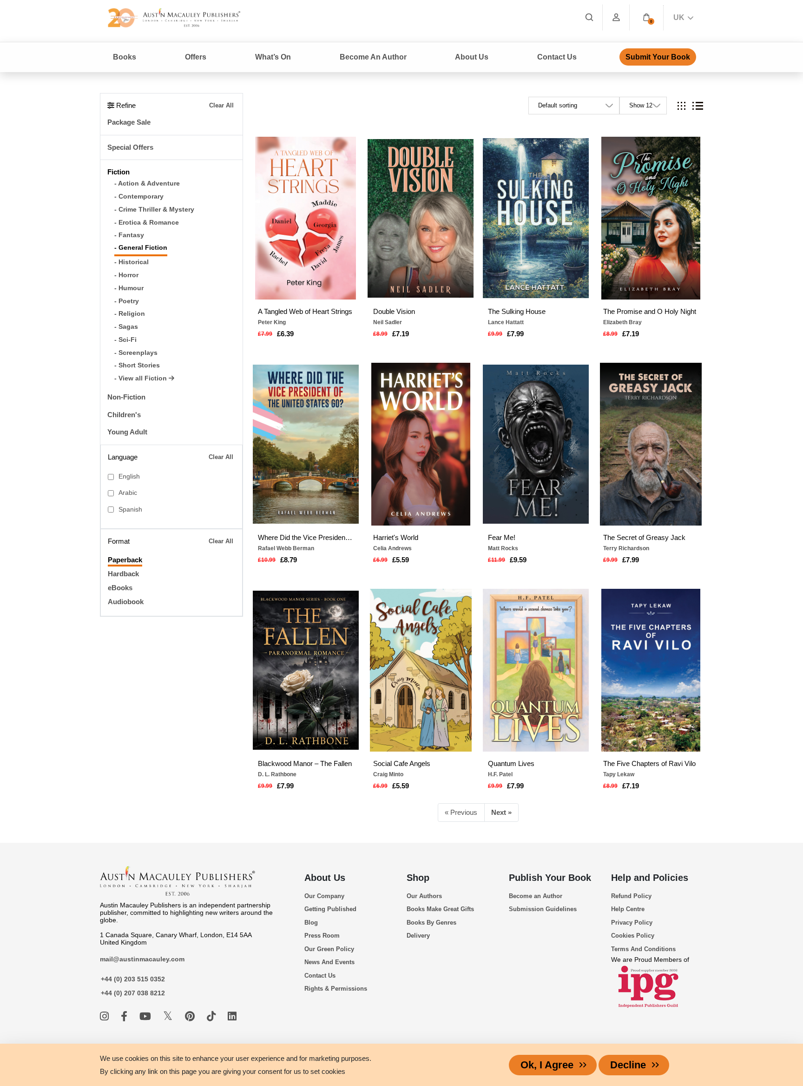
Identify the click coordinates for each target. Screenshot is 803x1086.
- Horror (126, 275)
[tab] (681, 106)
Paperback (125, 560)
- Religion (129, 313)
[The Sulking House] (536, 218)
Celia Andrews (392, 548)
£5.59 (400, 560)
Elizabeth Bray (622, 322)
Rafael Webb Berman (286, 548)
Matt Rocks (503, 548)
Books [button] (124, 57)
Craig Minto (388, 774)
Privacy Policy (631, 922)
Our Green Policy (329, 949)
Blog (311, 922)
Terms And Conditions (643, 949)
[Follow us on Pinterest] (191, 1016)
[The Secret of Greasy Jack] (651, 444)
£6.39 (285, 334)
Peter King (272, 322)
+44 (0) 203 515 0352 (133, 979)
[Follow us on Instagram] (106, 1016)
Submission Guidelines (543, 909)
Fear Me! (501, 537)
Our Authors (424, 896)
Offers (195, 57)
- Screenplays (136, 352)
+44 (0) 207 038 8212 (133, 993)
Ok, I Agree (546, 1065)
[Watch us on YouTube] (146, 1016)
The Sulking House (517, 311)
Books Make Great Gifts (440, 909)
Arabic (127, 492)
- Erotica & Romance (146, 222)
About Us (324, 878)
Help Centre (628, 909)
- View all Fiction (141, 378)
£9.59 (518, 560)
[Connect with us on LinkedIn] (232, 1016)
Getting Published (330, 909)
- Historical (131, 262)
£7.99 (515, 334)
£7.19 (400, 334)
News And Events (329, 962)
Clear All (221, 105)
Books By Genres (431, 922)
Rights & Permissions (335, 988)
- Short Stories (137, 365)
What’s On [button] (273, 57)
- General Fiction (140, 247)
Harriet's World (395, 537)
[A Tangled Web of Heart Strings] (306, 218)
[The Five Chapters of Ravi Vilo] (651, 670)
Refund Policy (631, 896)
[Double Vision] (421, 218)
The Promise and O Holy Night (649, 311)
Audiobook (126, 602)
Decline (628, 1065)
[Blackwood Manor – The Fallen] (306, 670)
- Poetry (126, 301)
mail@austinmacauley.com (142, 959)
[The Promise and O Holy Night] (651, 218)
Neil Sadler (387, 322)
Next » (501, 812)
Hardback (123, 574)
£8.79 (288, 560)
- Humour (129, 288)
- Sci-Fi (125, 339)
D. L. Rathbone (277, 774)
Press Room (322, 935)
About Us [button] (471, 57)
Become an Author (535, 896)
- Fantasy (129, 235)
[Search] (589, 17)
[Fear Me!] (536, 444)
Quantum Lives (511, 763)
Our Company (324, 896)
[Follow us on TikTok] (212, 1016)
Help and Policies (649, 878)
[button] (646, 17)
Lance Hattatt (506, 322)
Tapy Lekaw (618, 774)
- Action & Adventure (147, 183)
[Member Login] (616, 17)
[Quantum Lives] (536, 670)
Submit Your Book (657, 57)
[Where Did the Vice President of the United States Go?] (306, 444)
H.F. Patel (500, 774)
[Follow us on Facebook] (125, 1016)
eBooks (120, 588)
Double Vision (394, 311)
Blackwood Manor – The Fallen (305, 763)
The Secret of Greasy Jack (644, 537)
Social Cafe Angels (401, 763)
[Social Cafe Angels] (421, 670)
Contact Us (557, 57)
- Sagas (126, 326)
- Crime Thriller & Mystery (154, 209)
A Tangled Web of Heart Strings (305, 311)
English (129, 476)
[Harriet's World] (421, 444)
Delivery (418, 935)
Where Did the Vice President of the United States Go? (305, 537)
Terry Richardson (626, 548)
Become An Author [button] (373, 57)
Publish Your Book (550, 878)
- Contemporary (139, 196)
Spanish (130, 509)
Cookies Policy (632, 935)
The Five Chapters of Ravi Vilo (649, 763)
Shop (418, 878)
